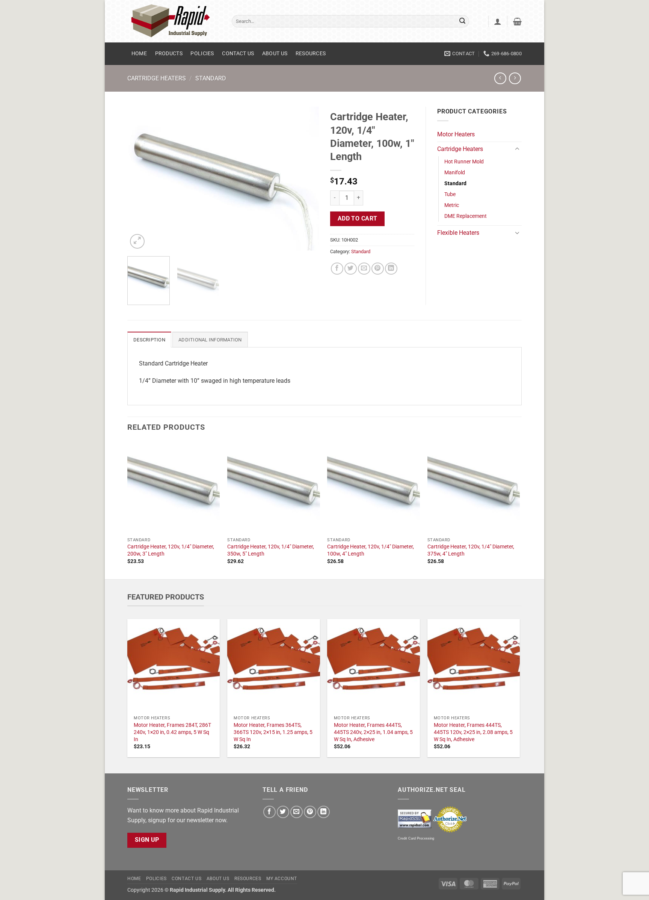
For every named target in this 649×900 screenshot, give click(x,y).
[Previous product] (515, 78)
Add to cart (357, 218)
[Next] (305, 178)
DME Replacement (465, 216)
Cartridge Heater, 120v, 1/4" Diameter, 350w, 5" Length (270, 550)
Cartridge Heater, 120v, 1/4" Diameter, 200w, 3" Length (170, 550)
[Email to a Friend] (364, 269)
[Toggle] (517, 149)
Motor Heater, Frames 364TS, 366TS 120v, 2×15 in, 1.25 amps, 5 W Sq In (273, 732)
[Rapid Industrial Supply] (173, 21)
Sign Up (147, 840)
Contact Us (238, 53)
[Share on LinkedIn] (391, 269)
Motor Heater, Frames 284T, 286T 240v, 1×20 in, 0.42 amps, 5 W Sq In (172, 732)
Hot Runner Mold (464, 162)
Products (169, 53)
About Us (274, 53)
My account (281, 878)
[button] (497, 21)
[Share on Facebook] (337, 269)
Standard (210, 78)
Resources (311, 53)
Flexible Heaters (458, 232)
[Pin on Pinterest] (377, 269)
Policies (202, 53)
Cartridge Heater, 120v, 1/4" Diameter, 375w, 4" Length (470, 550)
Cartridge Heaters (156, 78)
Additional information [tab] (210, 340)
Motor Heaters (456, 134)
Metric (451, 205)
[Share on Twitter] (350, 269)
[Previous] (140, 178)
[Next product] (500, 78)
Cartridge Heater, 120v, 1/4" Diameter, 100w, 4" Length (370, 550)
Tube (450, 194)
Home (139, 53)
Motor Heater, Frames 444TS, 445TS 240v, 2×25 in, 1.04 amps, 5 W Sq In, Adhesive (373, 732)
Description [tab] (149, 340)
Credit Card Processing (416, 838)
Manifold (454, 172)
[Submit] (462, 21)
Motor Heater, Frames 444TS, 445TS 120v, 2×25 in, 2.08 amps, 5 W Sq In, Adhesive (473, 732)
